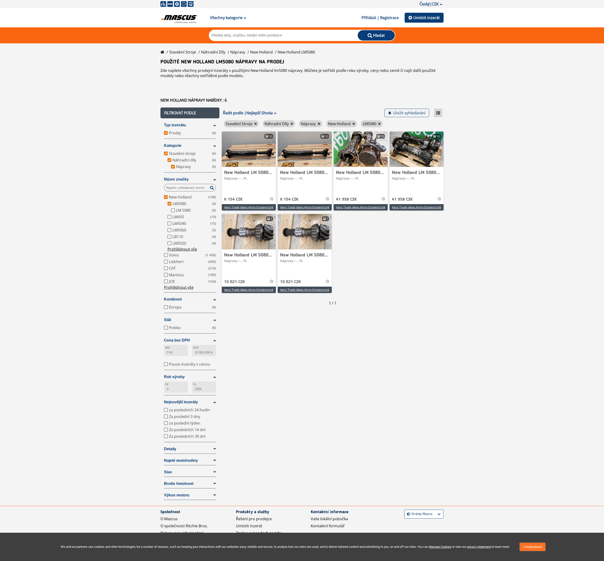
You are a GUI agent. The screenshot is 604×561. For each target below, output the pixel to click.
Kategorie (172, 146)
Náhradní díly (213, 52)
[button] (189, 112)
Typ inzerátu (175, 125)
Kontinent (173, 299)
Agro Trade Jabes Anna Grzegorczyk (248, 207)
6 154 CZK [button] (233, 199)
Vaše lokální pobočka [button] (329, 518)
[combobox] (407, 514)
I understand (532, 547)
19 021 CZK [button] (234, 282)
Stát (167, 320)
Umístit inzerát (426, 17)
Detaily (170, 449)
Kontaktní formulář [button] (328, 525)
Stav (168, 472)
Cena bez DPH (177, 340)
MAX (195, 347)
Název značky (176, 179)
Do (194, 384)
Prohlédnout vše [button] (182, 249)
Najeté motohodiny (181, 460)
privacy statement (479, 547)
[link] (249, 149)
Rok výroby (174, 377)
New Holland (261, 52)
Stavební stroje (182, 52)
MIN (167, 347)
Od (166, 384)
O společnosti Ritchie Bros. (184, 525)
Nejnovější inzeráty (181, 402)
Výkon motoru (176, 495)
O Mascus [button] (169, 518)
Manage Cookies (440, 547)
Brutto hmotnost (178, 484)
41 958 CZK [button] (346, 199)
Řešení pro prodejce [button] (254, 518)
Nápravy (237, 52)
